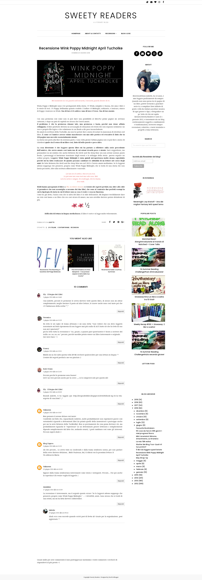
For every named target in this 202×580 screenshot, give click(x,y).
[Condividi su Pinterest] (118, 222)
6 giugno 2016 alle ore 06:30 (52, 392)
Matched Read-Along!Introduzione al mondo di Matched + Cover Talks (149, 242)
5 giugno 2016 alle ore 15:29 (52, 320)
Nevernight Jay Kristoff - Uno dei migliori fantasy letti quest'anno (148, 203)
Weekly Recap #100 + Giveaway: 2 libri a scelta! (149, 325)
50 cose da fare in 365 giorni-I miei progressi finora (149, 432)
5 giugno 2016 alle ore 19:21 (52, 351)
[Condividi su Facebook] (110, 222)
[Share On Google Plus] (123, 222)
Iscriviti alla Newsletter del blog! (147, 157)
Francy (46, 348)
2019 (136, 399)
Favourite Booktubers (145, 428)
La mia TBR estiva (143, 441)
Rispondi (121, 311)
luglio (138, 422)
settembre (140, 419)
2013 (136, 481)
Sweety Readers (101, 15)
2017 (136, 405)
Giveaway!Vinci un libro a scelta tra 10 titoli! (149, 298)
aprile (138, 463)
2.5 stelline (52, 227)
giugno (139, 425)
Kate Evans (48, 369)
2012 (136, 483)
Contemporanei (63, 227)
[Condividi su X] (114, 222)
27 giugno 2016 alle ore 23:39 (53, 490)
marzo (139, 466)
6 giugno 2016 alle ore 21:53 (52, 446)
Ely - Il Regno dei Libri (52, 294)
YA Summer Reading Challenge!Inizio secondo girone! (149, 353)
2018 (136, 402)
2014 (136, 478)
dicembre (140, 411)
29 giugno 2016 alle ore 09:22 (58, 513)
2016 (136, 408)
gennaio (139, 472)
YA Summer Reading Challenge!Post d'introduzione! (149, 270)
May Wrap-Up (142, 458)
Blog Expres (48, 443)
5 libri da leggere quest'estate (149, 450)
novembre (140, 414)
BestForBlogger (114, 577)
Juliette (52, 510)
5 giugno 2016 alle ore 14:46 (52, 297)
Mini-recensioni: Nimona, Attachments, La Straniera (147, 437)
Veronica (47, 317)
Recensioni (75, 227)
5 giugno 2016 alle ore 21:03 (52, 372)
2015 (136, 475)
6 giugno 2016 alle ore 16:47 (52, 412)
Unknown (47, 410)
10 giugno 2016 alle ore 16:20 (53, 469)
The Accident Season (74, 187)
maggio (139, 461)
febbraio (140, 469)
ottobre (139, 417)
